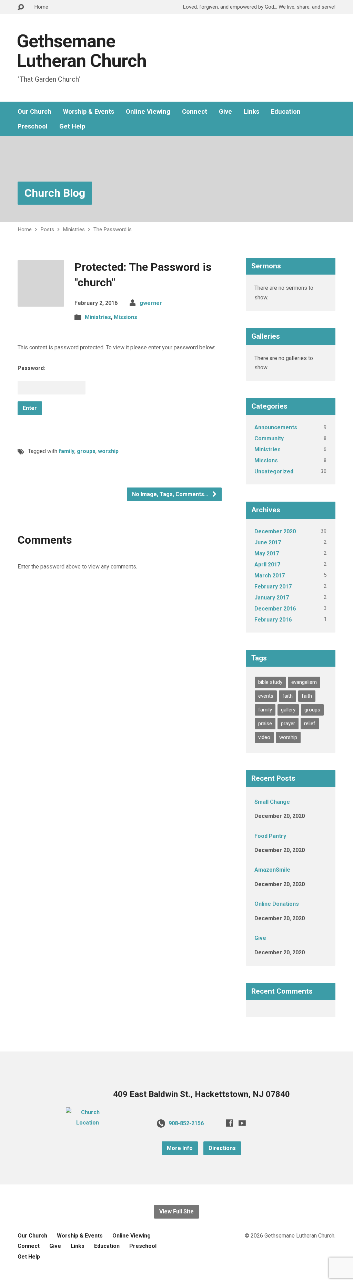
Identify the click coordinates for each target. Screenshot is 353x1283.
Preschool (33, 126)
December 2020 (275, 531)
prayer (288, 723)
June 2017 (267, 542)
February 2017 (273, 586)
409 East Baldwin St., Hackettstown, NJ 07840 (201, 1094)
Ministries (74, 229)
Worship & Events (88, 112)
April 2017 (267, 564)
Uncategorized (273, 471)
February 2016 (273, 619)
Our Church (34, 112)
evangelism (304, 682)
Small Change (272, 802)
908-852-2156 (186, 1123)
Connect (194, 112)
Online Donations (276, 904)
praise (265, 723)
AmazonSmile (272, 869)
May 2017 (266, 553)
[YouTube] (242, 1123)
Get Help (72, 126)
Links (251, 112)
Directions (222, 1148)
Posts (47, 229)
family (66, 451)
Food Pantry (270, 836)
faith (287, 696)
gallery (288, 710)
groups (86, 451)
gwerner (151, 303)
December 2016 (275, 608)
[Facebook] (229, 1123)
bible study (270, 682)
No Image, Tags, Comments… (171, 494)
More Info (180, 1148)
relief (309, 723)
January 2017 (271, 597)
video (264, 737)
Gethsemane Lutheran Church (82, 51)
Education (286, 112)
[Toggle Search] (21, 7)
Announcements (275, 427)
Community (269, 438)
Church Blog (54, 192)
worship (108, 451)
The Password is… (114, 229)
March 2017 (269, 575)
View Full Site (176, 1211)
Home (41, 7)
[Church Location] (87, 1122)
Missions (125, 317)
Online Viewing (148, 112)
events (265, 696)
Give (225, 112)
